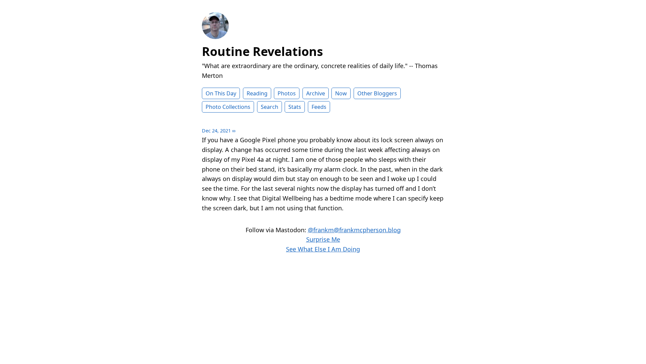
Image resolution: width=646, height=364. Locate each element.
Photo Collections (228, 107)
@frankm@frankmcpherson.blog (354, 230)
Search (269, 107)
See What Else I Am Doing (323, 249)
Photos (287, 93)
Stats (294, 107)
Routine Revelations (262, 51)
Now (341, 93)
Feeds (319, 107)
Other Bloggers (377, 93)
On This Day (221, 93)
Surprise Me (323, 239)
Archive (315, 93)
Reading (257, 93)
